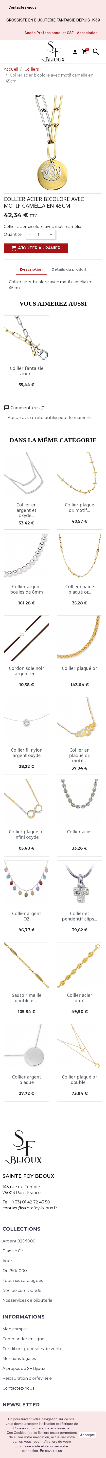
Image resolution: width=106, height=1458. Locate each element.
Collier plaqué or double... (79, 1079)
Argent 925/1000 (18, 1241)
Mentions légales (19, 1358)
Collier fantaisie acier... (26, 371)
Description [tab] (31, 269)
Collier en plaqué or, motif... (79, 755)
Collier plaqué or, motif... (79, 507)
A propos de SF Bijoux (23, 1368)
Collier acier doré (79, 997)
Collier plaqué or (79, 668)
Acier (7, 1260)
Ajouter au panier (35, 248)
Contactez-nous (18, 1388)
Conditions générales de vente (32, 1348)
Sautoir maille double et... (26, 997)
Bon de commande (21, 1290)
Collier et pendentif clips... (79, 916)
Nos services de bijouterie (27, 1300)
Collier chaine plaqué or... (79, 589)
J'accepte (87, 1435)
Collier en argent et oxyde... (26, 510)
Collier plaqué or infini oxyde (26, 834)
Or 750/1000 (14, 1270)
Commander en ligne (23, 1339)
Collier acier (79, 832)
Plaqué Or (12, 1251)
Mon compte (15, 1329)
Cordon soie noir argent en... (26, 671)
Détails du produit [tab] (69, 269)
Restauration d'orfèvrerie (27, 1378)
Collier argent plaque (26, 1079)
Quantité (13, 234)
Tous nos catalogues (22, 1280)
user (75, 52)
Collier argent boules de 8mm (26, 589)
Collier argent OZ (26, 916)
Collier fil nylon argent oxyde (26, 752)
